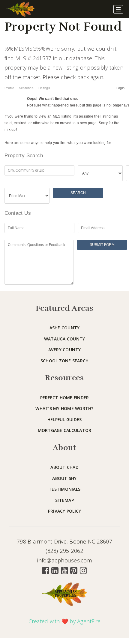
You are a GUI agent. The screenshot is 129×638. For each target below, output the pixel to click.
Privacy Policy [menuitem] (64, 511)
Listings (44, 88)
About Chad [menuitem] (64, 467)
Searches (26, 88)
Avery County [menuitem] (64, 349)
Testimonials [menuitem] (64, 489)
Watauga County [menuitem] (64, 339)
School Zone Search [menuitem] (64, 361)
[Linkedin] (54, 570)
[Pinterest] (73, 570)
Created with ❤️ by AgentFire (64, 621)
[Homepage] (20, 9)
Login (120, 88)
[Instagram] (83, 570)
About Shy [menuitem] (64, 478)
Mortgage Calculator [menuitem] (65, 430)
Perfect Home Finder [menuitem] (64, 397)
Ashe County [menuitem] (65, 328)
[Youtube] (64, 570)
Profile (9, 88)
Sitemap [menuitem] (64, 500)
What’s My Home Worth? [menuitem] (64, 408)
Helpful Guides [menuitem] (64, 419)
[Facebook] (45, 570)
